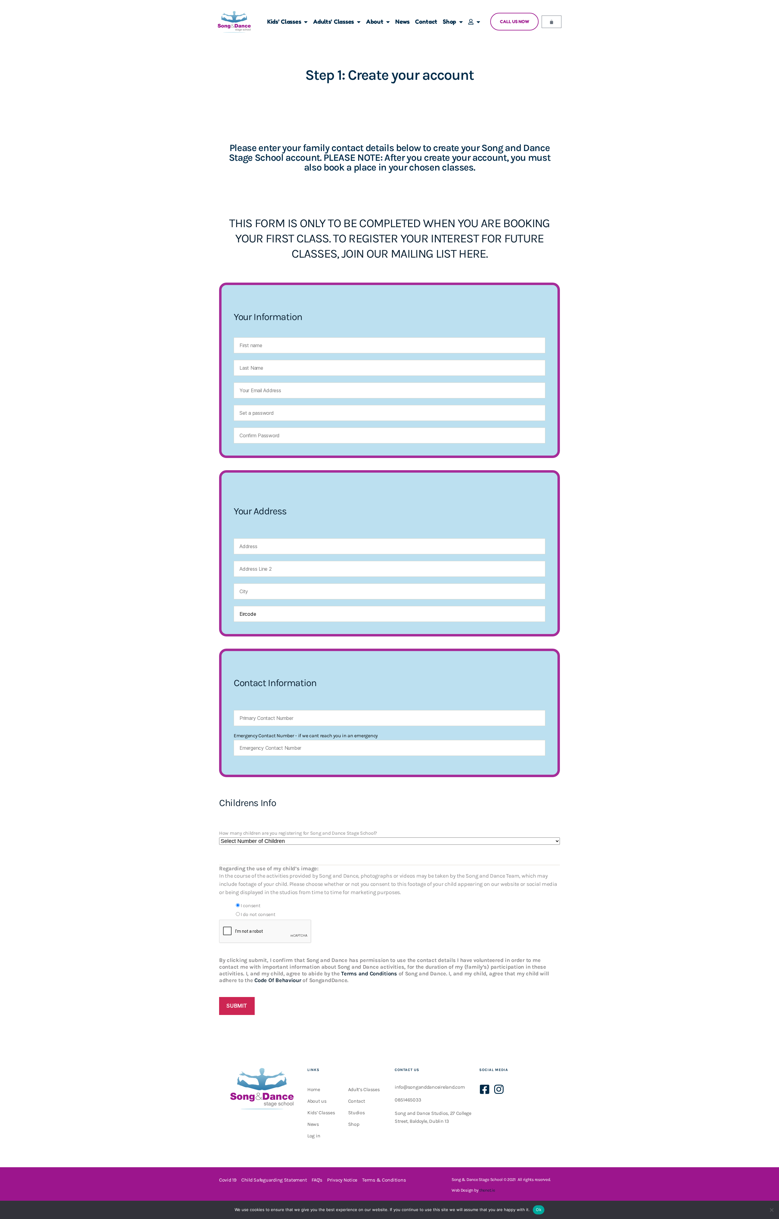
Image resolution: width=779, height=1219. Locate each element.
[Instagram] (498, 1089)
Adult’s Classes (364, 1089)
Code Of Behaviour (277, 980)
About (374, 21)
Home (313, 1089)
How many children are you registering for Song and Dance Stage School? (298, 833)
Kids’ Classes (284, 21)
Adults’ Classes (333, 21)
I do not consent (258, 914)
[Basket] (551, 22)
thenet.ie (487, 1190)
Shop (449, 21)
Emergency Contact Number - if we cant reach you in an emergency (306, 735)
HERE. (473, 253)
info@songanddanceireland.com (430, 1087)
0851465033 (408, 1100)
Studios (356, 1112)
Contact (426, 21)
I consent (250, 905)
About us (317, 1101)
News (402, 21)
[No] (771, 1210)
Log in (313, 1136)
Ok (538, 1209)
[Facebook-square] (484, 1089)
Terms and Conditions (369, 973)
